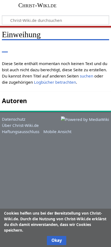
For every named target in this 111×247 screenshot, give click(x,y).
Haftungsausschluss (20, 131)
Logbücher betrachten (55, 82)
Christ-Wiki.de (37, 5)
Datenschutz (13, 119)
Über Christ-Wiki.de (20, 125)
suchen (86, 76)
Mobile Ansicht (57, 131)
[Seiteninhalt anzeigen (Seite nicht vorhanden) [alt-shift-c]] (5, 48)
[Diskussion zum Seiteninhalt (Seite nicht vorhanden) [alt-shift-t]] (17, 48)
